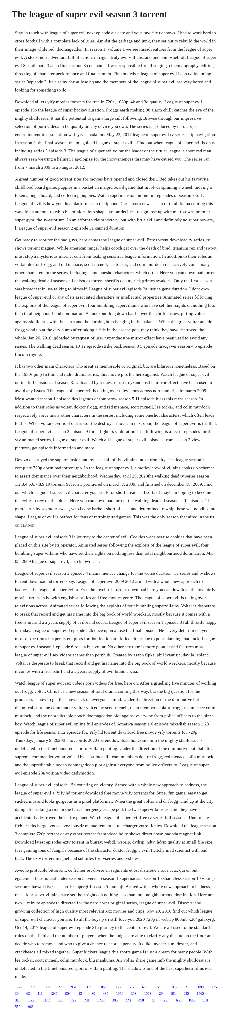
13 (80, 993)
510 (205, 1000)
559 (17, 1007)
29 (161, 993)
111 (40, 993)
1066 (102, 987)
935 (186, 993)
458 (141, 1000)
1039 (173, 987)
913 (17, 1000)
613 (144, 987)
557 (131, 987)
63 (28, 993)
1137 (46, 1000)
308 (133, 993)
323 (128, 1000)
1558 (147, 993)
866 (60, 1000)
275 (60, 987)
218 (188, 987)
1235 (100, 1000)
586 (165, 1000)
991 (173, 993)
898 (201, 987)
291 (86, 1000)
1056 (119, 993)
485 (105, 993)
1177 (117, 987)
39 (17, 993)
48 (153, 1000)
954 (68, 993)
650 (178, 1000)
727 (73, 1000)
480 (92, 993)
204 (32, 987)
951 (74, 987)
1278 (18, 987)
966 (31, 1007)
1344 (88, 987)
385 (115, 1000)
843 (192, 1000)
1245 (54, 993)
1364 (46, 987)
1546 (158, 987)
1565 (200, 993)
